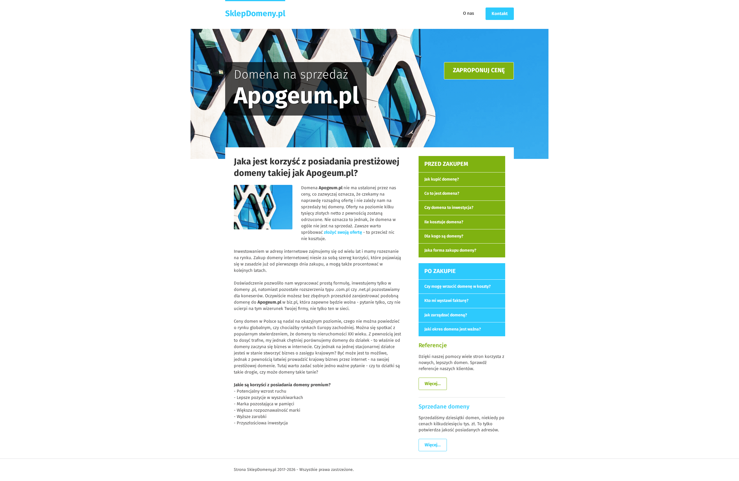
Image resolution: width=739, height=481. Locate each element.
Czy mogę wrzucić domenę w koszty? (457, 287)
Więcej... (433, 384)
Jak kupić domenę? (441, 179)
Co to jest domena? (441, 194)
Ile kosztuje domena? (443, 222)
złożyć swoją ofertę (343, 232)
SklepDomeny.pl (255, 14)
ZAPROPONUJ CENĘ (479, 71)
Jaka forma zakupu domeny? (450, 250)
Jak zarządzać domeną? (445, 315)
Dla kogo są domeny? (443, 236)
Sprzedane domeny (444, 407)
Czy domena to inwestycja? (448, 208)
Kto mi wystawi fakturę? (446, 301)
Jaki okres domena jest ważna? (452, 329)
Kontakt (500, 14)
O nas (468, 13)
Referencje (433, 345)
